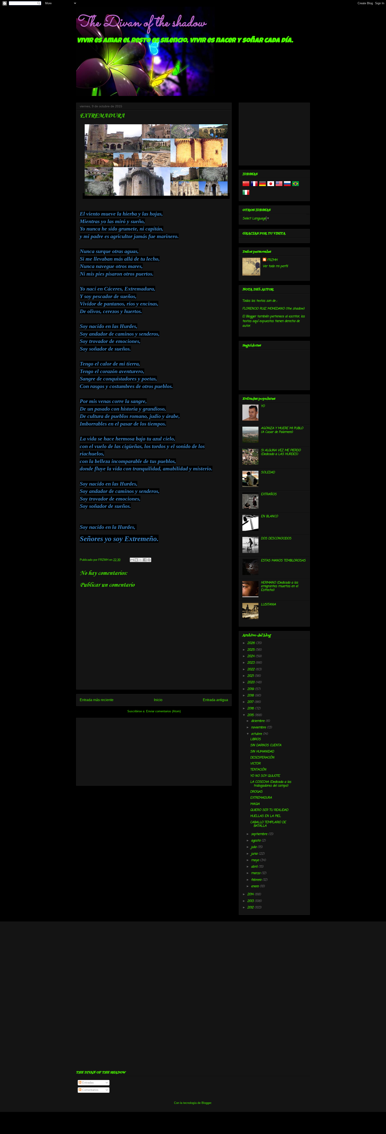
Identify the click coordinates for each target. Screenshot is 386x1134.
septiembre (259, 834)
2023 (251, 662)
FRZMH (272, 260)
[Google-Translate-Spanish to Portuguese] (295, 186)
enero (255, 886)
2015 (251, 715)
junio (255, 854)
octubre (257, 734)
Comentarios (90, 1090)
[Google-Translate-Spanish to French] (254, 186)
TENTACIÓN (258, 769)
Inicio (158, 700)
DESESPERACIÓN (262, 757)
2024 (251, 656)
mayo (255, 860)
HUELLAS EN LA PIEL (265, 816)
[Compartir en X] (140, 560)
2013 (251, 901)
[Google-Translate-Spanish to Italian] (246, 195)
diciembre (258, 721)
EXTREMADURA (261, 797)
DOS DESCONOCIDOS (276, 538)
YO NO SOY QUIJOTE (265, 776)
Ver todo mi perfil (275, 266)
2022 (251, 669)
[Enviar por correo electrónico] (132, 560)
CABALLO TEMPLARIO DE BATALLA (268, 824)
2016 (251, 708)
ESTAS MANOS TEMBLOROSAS (283, 560)
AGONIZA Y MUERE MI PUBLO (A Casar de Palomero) (282, 430)
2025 (251, 650)
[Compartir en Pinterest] (149, 560)
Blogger (206, 1103)
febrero (256, 880)
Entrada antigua (215, 700)
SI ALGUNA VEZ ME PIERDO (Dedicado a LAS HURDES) (281, 452)
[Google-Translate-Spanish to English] (279, 186)
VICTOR (255, 763)
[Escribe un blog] (136, 560)
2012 (251, 907)
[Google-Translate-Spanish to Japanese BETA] (270, 186)
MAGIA (255, 804)
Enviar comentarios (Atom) (163, 711)
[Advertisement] (154, 751)
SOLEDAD (268, 472)
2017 (250, 702)
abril (254, 866)
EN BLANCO (269, 516)
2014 (251, 894)
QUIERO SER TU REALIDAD (269, 810)
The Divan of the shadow (140, 23)
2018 (251, 695)
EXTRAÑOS (269, 494)
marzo (256, 873)
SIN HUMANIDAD (262, 751)
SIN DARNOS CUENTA (265, 745)
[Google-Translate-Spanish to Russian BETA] (287, 186)
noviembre (259, 727)
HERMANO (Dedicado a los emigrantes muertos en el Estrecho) (279, 586)
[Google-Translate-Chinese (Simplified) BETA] (246, 186)
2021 (251, 676)
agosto (256, 840)
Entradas (87, 1082)
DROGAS (256, 791)
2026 (251, 643)
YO (263, 406)
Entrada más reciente (96, 700)
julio (254, 847)
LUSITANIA (268, 604)
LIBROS (255, 739)
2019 (251, 689)
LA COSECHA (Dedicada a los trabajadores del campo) (270, 784)
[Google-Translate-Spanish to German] (262, 186)
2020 (251, 682)
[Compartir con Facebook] (145, 560)
